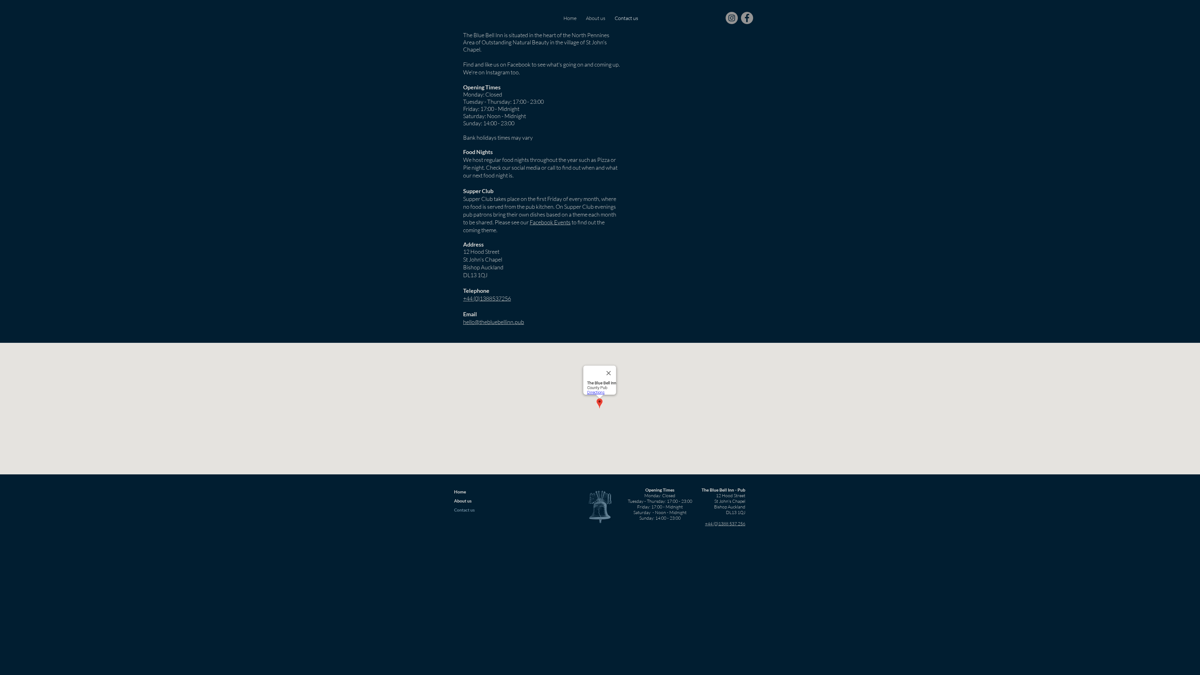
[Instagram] (732, 18)
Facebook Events (550, 222)
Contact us (464, 509)
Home (460, 491)
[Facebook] (747, 18)
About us (463, 500)
